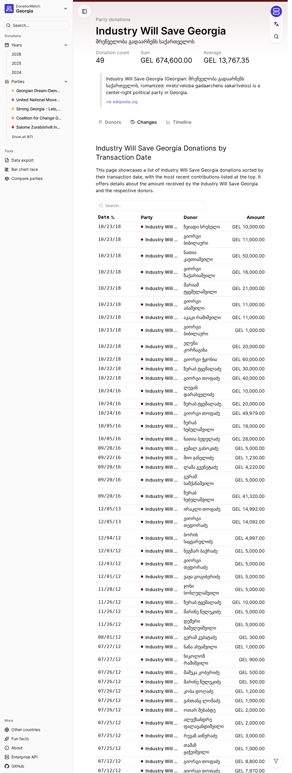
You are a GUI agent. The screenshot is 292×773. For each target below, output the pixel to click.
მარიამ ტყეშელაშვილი (200, 288)
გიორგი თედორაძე (196, 522)
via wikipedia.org (122, 101)
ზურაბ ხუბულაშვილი (199, 426)
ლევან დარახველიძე (199, 391)
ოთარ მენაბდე (200, 710)
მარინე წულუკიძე (202, 611)
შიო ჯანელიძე (199, 457)
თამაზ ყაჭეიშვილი (196, 748)
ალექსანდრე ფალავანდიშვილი (204, 723)
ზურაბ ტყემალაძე (202, 369)
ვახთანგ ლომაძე (202, 700)
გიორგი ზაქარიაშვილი (199, 272)
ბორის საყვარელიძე (198, 538)
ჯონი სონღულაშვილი (201, 589)
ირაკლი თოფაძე (202, 509)
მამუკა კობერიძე (202, 672)
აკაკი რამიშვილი (202, 317)
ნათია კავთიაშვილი (198, 255)
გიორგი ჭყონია (200, 359)
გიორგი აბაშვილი (194, 304)
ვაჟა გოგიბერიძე (202, 576)
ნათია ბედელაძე (202, 439)
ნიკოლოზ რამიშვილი (196, 659)
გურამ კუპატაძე (200, 637)
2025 (16, 63)
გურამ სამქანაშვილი (199, 480)
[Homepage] (9, 8)
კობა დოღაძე (198, 691)
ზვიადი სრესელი (202, 227)
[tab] (109, 122)
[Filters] (276, 761)
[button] (117, 217)
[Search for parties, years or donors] (276, 36)
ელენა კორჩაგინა (195, 346)
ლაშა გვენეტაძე (201, 467)
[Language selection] (276, 24)
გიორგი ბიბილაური (196, 239)
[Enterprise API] (276, 11)
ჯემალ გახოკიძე (201, 448)
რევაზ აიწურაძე (200, 735)
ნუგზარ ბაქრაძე (201, 551)
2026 (16, 54)
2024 (16, 72)
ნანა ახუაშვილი (200, 647)
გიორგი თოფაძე (202, 378)
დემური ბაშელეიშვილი (200, 624)
